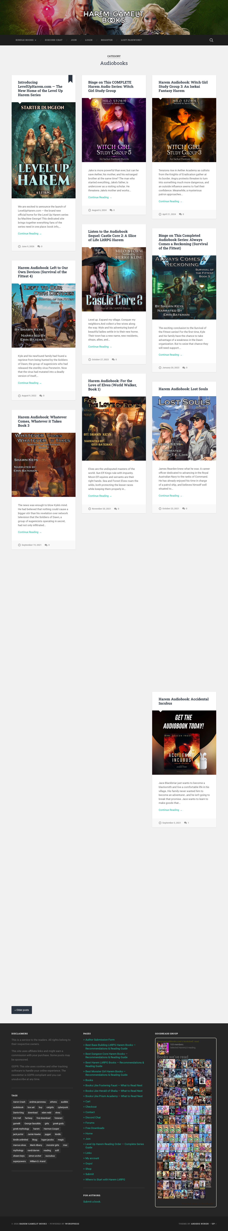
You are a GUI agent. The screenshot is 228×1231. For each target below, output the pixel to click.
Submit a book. (92, 1201)
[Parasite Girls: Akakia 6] (172, 1141)
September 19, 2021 (32, 545)
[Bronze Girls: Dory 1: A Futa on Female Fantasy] (208, 1151)
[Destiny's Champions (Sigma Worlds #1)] (202, 1160)
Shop (88, 1168)
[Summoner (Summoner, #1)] (190, 1077)
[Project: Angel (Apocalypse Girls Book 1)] (178, 1161)
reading (47, 1150)
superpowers (19, 1161)
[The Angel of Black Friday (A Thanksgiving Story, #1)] (208, 1095)
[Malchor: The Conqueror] (184, 1180)
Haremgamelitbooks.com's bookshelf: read (178, 1041)
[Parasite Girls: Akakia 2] (166, 1132)
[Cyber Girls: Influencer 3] (196, 1113)
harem (36, 1129)
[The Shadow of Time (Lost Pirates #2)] (160, 1077)
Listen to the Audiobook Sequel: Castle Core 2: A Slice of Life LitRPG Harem (112, 235)
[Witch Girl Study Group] (160, 1159)
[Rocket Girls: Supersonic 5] (202, 1141)
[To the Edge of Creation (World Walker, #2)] (172, 1123)
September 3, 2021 (171, 823)
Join (74, 40)
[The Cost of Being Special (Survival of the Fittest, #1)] (196, 1095)
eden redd (46, 1112)
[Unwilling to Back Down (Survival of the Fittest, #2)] (166, 1105)
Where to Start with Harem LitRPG (105, 1179)
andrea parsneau (37, 1102)
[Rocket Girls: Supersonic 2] (190, 1151)
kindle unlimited (20, 1139)
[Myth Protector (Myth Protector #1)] (190, 1067)
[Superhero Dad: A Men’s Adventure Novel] (208, 1160)
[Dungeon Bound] (184, 1188)
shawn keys (19, 1156)
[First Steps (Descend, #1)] (166, 1168)
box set (31, 1107)
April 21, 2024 (169, 214)
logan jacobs (47, 1139)
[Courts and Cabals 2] (172, 1189)
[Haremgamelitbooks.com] (163, 1049)
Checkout (91, 1106)
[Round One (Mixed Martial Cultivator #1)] (160, 1113)
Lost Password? (131, 40)
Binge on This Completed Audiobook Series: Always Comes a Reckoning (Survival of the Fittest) (183, 241)
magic (61, 1139)
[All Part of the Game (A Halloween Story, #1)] (160, 1105)
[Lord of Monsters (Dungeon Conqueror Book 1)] (190, 1085)
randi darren (33, 1150)
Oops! (88, 1163)
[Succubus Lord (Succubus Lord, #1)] (202, 1077)
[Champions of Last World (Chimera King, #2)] (166, 1178)
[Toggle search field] (211, 40)
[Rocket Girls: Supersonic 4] (202, 1132)
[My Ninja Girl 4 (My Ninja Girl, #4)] (190, 1170)
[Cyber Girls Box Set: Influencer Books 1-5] (190, 1113)
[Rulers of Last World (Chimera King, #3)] (172, 1178)
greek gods (58, 1123)
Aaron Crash (19, 1102)
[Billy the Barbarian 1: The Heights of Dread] (160, 1198)
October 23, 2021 (170, 508)
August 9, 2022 (29, 395)
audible (64, 1102)
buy (40, 1107)
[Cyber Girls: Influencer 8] (178, 1151)
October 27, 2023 (100, 359)
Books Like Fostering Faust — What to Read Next (113, 1085)
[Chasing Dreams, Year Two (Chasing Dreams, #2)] (166, 1161)
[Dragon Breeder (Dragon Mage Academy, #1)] (202, 1179)
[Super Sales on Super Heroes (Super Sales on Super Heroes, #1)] (172, 1076)
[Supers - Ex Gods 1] (196, 1067)
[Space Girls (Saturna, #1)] (184, 1123)
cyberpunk (63, 1107)
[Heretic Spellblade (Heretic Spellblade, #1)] (196, 1198)
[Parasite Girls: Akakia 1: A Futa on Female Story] (160, 1132)
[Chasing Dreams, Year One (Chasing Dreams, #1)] (172, 1105)
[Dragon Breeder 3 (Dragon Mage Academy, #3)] (160, 1189)
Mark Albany (36, 1145)
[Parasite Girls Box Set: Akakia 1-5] (196, 1141)
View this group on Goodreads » (198, 1203)
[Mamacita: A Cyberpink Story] (178, 1113)
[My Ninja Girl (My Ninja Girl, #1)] (196, 1161)
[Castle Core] (178, 1197)
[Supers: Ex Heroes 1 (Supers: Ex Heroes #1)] (184, 1067)
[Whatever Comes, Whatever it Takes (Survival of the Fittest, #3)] (160, 1170)
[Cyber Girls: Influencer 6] (184, 1151)
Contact (90, 1112)
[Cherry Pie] (172, 1067)
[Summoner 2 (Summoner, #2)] (208, 1077)
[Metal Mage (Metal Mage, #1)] (196, 1077)
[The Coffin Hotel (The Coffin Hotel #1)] (202, 1197)
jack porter (18, 1134)
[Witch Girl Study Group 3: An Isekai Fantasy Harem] (208, 1187)
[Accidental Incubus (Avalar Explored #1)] (202, 1170)
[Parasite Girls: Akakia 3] (172, 1132)
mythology (18, 1150)
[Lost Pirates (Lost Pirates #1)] (202, 1067)
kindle (58, 1134)
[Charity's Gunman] (190, 1197)
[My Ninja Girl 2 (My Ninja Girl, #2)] (178, 1170)
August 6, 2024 (99, 210)
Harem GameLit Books (33, 1223)
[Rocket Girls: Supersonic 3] (178, 1141)
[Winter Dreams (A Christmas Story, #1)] (202, 1095)
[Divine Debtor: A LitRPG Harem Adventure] (172, 1161)
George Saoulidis (33, 1123)
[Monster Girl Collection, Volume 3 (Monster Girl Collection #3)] (172, 1197)
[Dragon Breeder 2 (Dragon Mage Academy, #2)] (208, 1179)
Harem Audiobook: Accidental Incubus (184, 701)
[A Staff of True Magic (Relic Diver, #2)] (196, 1086)
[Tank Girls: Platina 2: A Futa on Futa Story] (202, 1151)
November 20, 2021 (101, 508)
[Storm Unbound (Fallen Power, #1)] (178, 1123)
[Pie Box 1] (184, 1113)
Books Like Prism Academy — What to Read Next (114, 1096)
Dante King (18, 1112)
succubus (50, 1156)
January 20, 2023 (170, 367)
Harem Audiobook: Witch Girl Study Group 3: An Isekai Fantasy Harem (183, 86)
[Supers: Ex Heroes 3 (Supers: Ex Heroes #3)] (178, 1095)
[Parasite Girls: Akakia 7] (196, 1151)
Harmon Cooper (51, 1129)
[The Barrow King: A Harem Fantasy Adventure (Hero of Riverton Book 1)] (202, 1189)
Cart (87, 1101)
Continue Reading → (30, 233)
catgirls (50, 1107)
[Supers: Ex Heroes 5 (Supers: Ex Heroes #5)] (166, 1096)
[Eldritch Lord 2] (178, 1086)
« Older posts (22, 1010)
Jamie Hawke (34, 1134)
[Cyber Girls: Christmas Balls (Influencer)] (208, 1113)
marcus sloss (19, 1145)
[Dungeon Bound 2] (190, 1188)
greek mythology (21, 1129)
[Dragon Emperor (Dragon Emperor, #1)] (166, 1086)
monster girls (52, 1145)
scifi (57, 1150)
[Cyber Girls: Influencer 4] (208, 1132)
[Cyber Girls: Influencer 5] (184, 1141)
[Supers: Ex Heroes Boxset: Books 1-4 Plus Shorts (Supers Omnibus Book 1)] (202, 1083)
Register (107, 40)
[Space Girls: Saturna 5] (172, 1151)
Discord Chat (54, 40)
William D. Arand (37, 1161)
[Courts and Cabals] (166, 1189)
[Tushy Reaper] (172, 1113)
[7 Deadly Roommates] (160, 1067)
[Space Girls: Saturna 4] (208, 1141)
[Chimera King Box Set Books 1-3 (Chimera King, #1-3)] (178, 1178)
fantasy (28, 1118)
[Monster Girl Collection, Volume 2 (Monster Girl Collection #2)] (190, 1160)
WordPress (72, 1223)
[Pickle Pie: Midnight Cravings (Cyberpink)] (202, 1123)
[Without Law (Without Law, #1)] (172, 1086)
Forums (89, 1122)
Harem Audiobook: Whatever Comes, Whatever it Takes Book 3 (42, 421)
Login (89, 40)
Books (89, 1080)
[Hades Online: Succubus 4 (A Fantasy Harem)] (208, 1105)
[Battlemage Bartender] (184, 1161)
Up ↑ (214, 1223)
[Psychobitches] (208, 1067)
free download (43, 1118)
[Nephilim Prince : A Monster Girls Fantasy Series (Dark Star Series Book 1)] (166, 1198)
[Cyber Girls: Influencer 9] (166, 1151)
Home (89, 1133)
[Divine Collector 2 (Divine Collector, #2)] (196, 1187)
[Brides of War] (178, 1104)
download (33, 1112)
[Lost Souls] (178, 1189)
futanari (58, 1118)
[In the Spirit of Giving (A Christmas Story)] (196, 1133)
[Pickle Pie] (166, 1067)
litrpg (34, 1139)
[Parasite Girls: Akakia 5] (190, 1141)
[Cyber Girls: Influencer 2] (160, 1141)
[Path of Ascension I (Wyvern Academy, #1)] (172, 1169)
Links (88, 1152)
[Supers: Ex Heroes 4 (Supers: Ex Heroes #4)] (172, 1095)
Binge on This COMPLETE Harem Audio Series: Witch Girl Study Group (110, 86)
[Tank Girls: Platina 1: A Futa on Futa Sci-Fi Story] (190, 1132)
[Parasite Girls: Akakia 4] (178, 1132)
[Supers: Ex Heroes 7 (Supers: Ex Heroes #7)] (208, 1085)
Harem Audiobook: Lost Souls (183, 388)
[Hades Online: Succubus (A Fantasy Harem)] (190, 1105)
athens (53, 1102)
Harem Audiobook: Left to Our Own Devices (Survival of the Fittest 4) (43, 271)
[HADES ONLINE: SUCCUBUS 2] (196, 1105)
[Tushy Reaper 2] (160, 1123)
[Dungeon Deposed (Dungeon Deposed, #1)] (178, 1077)
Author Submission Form (100, 1039)
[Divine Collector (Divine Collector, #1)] (208, 1170)
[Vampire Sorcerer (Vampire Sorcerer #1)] (184, 1104)
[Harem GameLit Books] (114, 17)
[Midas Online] (166, 1123)
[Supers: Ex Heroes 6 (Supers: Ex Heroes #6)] (160, 1095)
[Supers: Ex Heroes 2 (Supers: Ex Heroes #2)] (184, 1095)
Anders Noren (200, 1223)
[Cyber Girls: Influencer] (190, 1123)
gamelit (16, 1123)
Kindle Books (25, 40)
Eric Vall (17, 1118)
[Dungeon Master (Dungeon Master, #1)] (160, 1086)
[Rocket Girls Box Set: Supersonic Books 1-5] (202, 1113)
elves (57, 1112)
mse (65, 1145)
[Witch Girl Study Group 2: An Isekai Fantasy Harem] (196, 1177)
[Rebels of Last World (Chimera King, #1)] (160, 1178)
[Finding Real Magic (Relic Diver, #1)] (178, 1067)
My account (92, 1158)
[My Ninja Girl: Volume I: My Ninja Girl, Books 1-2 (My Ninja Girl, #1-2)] (196, 1166)
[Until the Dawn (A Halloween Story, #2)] (208, 1123)
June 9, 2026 (28, 246)
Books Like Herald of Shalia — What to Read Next (114, 1090)
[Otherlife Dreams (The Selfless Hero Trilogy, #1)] (166, 1076)
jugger (48, 1134)
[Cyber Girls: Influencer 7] (160, 1151)
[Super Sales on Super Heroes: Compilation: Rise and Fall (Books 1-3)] (184, 1076)
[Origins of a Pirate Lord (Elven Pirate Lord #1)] (190, 1179)
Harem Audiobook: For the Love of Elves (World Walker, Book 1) (112, 384)
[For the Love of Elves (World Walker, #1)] (190, 1095)
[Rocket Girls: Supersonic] (196, 1123)
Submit (89, 1174)
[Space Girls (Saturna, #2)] (166, 1141)
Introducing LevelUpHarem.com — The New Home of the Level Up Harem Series (40, 88)
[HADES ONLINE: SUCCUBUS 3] (202, 1105)
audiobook (18, 1107)
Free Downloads (94, 1128)
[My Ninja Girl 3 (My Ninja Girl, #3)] (184, 1170)
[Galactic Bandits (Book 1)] (184, 1085)
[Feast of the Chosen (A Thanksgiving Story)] (184, 1133)
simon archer (35, 1156)
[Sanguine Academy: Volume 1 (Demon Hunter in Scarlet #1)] (184, 1197)
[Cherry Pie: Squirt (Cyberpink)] (166, 1113)
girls (47, 1123)
